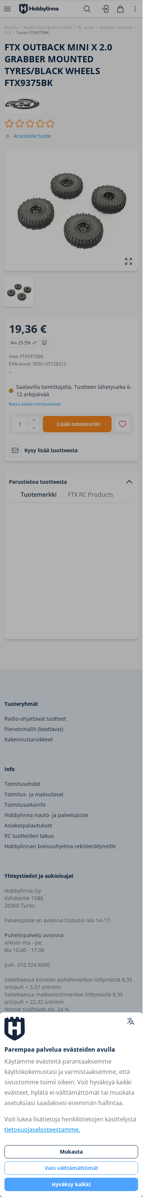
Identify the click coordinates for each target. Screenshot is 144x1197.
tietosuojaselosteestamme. (42, 1129)
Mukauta (71, 1151)
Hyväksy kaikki (71, 1184)
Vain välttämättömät (71, 1167)
